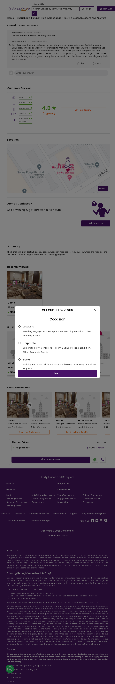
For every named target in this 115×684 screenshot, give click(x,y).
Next (57, 373)
